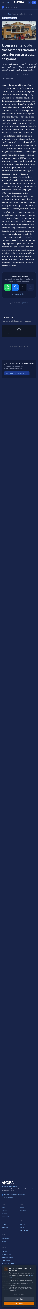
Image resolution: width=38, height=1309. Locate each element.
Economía (4, 1213)
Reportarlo (24, 303)
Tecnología (23, 1210)
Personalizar (19, 1299)
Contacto (4, 1241)
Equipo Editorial (6, 1260)
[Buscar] (8, 2)
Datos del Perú (24, 1230)
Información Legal (6, 1254)
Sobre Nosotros (6, 1251)
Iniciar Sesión (5, 1238)
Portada (22, 1224)
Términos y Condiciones (8, 1263)
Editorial (4, 1224)
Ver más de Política (17, 294)
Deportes (4, 1210)
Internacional (5, 1216)
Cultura (22, 1207)
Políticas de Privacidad (7, 1257)
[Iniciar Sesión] (34, 2)
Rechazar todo (19, 1295)
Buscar (22, 1227)
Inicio (3, 14)
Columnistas (5, 1227)
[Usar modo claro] (30, 2)
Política (8, 7)
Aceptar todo (19, 1303)
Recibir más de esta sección (15, 373)
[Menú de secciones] (3, 2)
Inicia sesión (10, 334)
